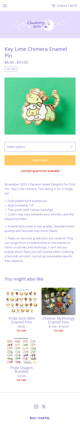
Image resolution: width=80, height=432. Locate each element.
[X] (44, 406)
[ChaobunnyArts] (40, 24)
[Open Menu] (5, 5)
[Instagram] (36, 406)
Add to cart (40, 160)
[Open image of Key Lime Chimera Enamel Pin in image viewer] (40, 106)
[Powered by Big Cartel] (40, 418)
